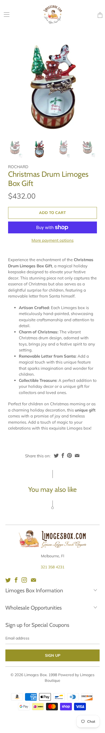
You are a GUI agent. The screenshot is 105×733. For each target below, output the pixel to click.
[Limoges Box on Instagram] (24, 580)
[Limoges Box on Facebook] (16, 580)
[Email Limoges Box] (33, 580)
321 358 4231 (52, 567)
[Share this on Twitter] (56, 455)
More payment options (53, 240)
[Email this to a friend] (77, 455)
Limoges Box (35, 674)
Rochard (18, 166)
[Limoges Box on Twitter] (8, 580)
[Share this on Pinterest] (69, 455)
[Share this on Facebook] (63, 455)
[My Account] (4, 14)
